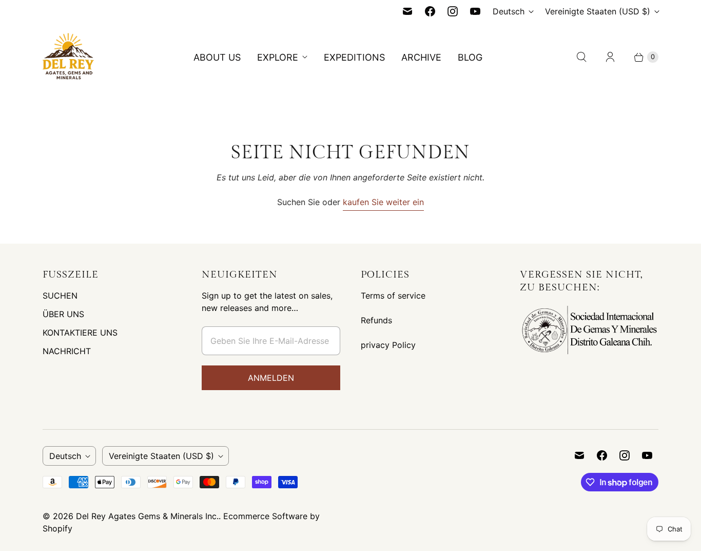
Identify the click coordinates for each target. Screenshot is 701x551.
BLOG (470, 57)
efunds (379, 320)
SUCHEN (60, 295)
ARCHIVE (421, 57)
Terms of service (393, 295)
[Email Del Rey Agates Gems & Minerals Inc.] (407, 11)
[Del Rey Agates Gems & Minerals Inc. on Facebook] (430, 11)
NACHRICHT (67, 351)
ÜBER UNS (63, 314)
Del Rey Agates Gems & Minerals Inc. (147, 516)
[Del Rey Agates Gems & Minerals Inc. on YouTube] (475, 11)
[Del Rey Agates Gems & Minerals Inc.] (68, 57)
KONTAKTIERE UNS (80, 332)
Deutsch (508, 11)
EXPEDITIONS (354, 57)
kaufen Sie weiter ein (383, 202)
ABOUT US (217, 57)
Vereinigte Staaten (597, 11)
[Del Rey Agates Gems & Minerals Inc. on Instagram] (452, 11)
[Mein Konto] (610, 57)
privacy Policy (388, 345)
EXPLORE (277, 57)
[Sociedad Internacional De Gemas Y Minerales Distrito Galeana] (589, 355)
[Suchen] (581, 57)
